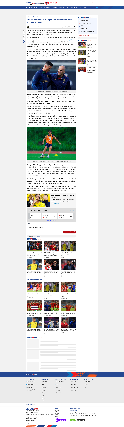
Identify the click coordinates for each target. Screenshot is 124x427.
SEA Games (44, 396)
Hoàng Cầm (64, 298)
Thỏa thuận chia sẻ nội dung (75, 408)
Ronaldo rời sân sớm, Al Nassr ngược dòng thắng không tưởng (34, 272)
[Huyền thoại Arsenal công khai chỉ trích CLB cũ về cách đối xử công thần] (68, 264)
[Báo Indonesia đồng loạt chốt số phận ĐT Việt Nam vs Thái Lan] (51, 305)
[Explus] (51, 226)
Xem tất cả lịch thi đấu (51, 220)
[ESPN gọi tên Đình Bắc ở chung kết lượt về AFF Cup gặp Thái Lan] (68, 305)
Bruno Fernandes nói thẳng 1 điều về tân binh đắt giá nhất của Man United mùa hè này (34, 254)
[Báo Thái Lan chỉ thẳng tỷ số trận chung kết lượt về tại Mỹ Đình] (68, 322)
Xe (80, 7)
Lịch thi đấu (30, 7)
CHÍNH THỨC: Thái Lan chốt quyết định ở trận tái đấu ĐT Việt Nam (34, 313)
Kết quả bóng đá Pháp (74, 389)
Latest (27, 404)
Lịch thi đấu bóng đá (30, 381)
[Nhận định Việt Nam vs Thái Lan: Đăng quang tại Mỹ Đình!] (34, 287)
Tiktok (57, 416)
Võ (85, 387)
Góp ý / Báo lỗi (70, 232)
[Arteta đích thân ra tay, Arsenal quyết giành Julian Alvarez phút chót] (51, 264)
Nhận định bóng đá (30, 384)
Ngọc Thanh (31, 297)
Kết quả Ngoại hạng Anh (75, 382)
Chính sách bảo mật (73, 410)
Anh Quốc (64, 275)
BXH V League (58, 392)
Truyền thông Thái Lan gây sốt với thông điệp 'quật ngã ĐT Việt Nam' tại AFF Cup (68, 295)
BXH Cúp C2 (58, 387)
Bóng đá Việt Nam (41, 7)
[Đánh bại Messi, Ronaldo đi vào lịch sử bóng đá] (38, 200)
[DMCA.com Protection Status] (78, 420)
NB (63, 257)
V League (43, 389)
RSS (57, 414)
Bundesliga (44, 387)
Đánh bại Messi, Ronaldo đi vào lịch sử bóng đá (62, 199)
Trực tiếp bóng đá (30, 387)
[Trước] (29, 216)
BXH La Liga (58, 382)
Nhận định (55, 7)
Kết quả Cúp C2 (73, 390)
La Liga (43, 384)
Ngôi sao (81, 37)
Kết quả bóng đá (30, 382)
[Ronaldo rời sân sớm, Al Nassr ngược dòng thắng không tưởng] (34, 264)
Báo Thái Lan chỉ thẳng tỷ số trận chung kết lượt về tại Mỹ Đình (68, 330)
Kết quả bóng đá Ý (74, 384)
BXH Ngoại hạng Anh (60, 381)
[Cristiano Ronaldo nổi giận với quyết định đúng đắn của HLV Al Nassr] (68, 246)
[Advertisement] (62, 12)
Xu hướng (84, 7)
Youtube (57, 410)
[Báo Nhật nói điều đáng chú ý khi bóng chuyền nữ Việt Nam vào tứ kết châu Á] (51, 322)
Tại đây (79, 412)
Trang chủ (28, 16)
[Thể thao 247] (35, 3)
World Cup (43, 390)
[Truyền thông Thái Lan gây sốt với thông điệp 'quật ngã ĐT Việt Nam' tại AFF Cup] (68, 287)
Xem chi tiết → (72, 210)
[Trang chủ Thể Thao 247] (27, 7)
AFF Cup (43, 398)
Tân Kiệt (30, 257)
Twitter (57, 413)
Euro (42, 392)
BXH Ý (57, 384)
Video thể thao (29, 390)
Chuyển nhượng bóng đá (31, 389)
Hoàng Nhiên (48, 275)
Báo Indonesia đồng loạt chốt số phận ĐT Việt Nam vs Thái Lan (51, 313)
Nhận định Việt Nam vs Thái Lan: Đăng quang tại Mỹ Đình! (34, 294)
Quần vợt (86, 382)
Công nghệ (32, 404)
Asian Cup (43, 393)
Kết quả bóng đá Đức (74, 387)
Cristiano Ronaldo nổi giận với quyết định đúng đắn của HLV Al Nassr (68, 254)
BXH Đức (57, 389)
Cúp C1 (43, 382)
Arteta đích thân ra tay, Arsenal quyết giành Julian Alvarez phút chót (51, 272)
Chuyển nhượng (61, 7)
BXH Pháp (58, 390)
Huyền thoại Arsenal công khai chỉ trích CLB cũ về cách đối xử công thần (68, 272)
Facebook (58, 411)
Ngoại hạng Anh (44, 381)
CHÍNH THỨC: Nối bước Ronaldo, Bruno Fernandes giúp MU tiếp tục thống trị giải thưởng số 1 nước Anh (51, 254)
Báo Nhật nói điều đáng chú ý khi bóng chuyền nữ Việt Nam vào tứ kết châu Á (51, 331)
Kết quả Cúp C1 (73, 381)
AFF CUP (35, 7)
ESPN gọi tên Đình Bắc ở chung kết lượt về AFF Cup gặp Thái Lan (68, 313)
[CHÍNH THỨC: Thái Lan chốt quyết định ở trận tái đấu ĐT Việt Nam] (34, 305)
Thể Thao (67, 7)
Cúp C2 (43, 395)
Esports (77, 7)
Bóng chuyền (72, 7)
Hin (46, 334)
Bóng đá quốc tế (49, 7)
